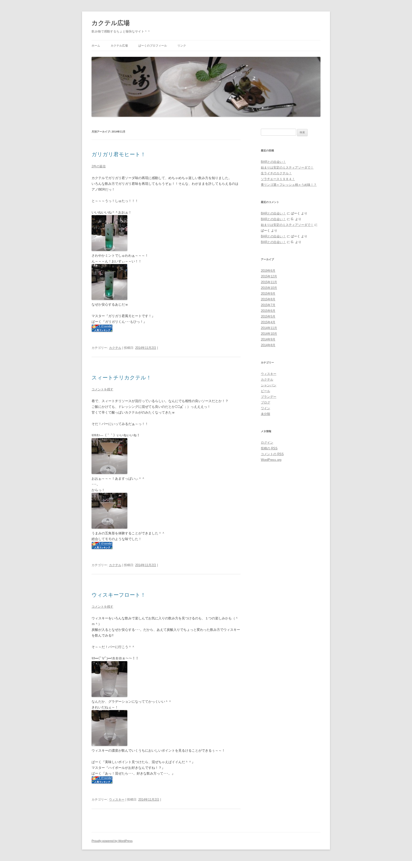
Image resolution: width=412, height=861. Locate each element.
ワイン (265, 408)
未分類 (265, 414)
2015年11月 (269, 282)
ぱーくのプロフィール (152, 45)
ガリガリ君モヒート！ (119, 154)
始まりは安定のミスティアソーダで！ (287, 167)
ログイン (267, 442)
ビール (265, 391)
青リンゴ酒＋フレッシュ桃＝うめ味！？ (289, 184)
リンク (181, 45)
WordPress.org (271, 460)
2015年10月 (269, 288)
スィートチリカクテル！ (121, 378)
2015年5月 (268, 316)
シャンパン (268, 385)
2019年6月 (268, 270)
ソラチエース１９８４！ (278, 179)
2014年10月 (269, 333)
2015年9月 (268, 293)
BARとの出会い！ (273, 162)
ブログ (265, 402)
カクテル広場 (111, 23)
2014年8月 (268, 345)
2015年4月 (268, 322)
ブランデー (268, 397)
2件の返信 (99, 166)
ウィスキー (116, 799)
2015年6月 (268, 311)
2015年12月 (269, 276)
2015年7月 (268, 305)
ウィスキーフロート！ (119, 595)
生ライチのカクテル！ (276, 173)
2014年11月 (269, 328)
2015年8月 (268, 299)
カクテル (115, 348)
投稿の (269, 448)
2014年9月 (268, 339)
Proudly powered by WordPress (112, 841)
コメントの (272, 454)
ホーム (96, 45)
